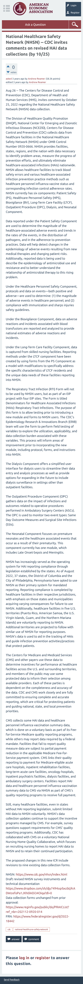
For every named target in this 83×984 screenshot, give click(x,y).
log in (24, 957)
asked (9, 78)
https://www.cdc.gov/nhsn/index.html (41, 874)
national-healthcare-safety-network (31, 929)
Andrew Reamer (36, 78)
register (42, 957)
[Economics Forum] (33, 8)
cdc (9, 929)
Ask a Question (35, 24)
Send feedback (11, 980)
